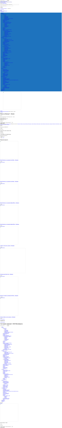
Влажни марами (7, 47)
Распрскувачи (5, 81)
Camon (3, 137)
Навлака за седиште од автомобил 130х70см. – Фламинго (9, 295)
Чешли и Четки (6, 32)
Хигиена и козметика (5, 30)
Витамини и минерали (6, 19)
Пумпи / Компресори (5, 82)
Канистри (4, 394)
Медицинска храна (7, 332)
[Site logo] (2, 1)
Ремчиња (6, 24)
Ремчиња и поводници (7, 45)
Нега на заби (6, 49)
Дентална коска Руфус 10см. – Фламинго (6, 274)
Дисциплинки (6, 26)
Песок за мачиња (5, 52)
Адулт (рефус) (6, 16)
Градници (6, 338)
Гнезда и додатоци (5, 387)
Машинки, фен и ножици (8, 33)
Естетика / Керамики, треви (6, 84)
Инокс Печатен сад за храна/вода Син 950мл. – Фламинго (9, 181)
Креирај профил (5, 3)
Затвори (1, 403)
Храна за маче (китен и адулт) (8, 39)
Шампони (6, 375)
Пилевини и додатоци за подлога (9, 62)
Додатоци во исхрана (5, 381)
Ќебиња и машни (5, 367)
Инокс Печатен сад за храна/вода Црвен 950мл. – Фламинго (9, 224)
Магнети (4, 80)
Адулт (5, 15)
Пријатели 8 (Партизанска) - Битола (4, 124)
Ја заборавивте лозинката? (3, 8)
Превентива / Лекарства (6, 79)
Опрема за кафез (5, 75)
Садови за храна (5, 371)
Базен (4, 88)
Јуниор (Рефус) (6, 330)
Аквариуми (4, 389)
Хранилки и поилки (5, 385)
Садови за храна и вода (6, 21)
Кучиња (6, 111)
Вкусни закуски (5, 20)
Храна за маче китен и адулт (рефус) (9, 40)
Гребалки (4, 54)
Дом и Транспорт (5, 55)
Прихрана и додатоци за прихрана (9, 18)
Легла (4, 342)
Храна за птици (5, 69)
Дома (1, 111)
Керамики (6, 85)
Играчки (4, 60)
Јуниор (5, 329)
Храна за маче (5, 38)
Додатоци (4, 28)
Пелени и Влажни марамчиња (8, 344)
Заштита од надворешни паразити (7, 29)
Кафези (4, 66)
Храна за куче (5, 14)
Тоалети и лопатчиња (5, 365)
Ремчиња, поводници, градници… (7, 22)
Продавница (3, 111)
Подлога (6, 383)
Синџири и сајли (7, 25)
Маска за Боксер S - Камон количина (5, 122)
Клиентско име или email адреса (6, 4)
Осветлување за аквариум (6, 78)
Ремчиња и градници (5, 44)
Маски (4, 27)
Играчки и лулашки (5, 74)
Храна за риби (5, 77)
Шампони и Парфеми (7, 31)
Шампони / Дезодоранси (8, 360)
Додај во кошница (2, 427)
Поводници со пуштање (8, 336)
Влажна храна (6, 331)
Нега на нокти (6, 34)
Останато (6, 35)
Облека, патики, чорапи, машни (7, 36)
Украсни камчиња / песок (6, 87)
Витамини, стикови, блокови (6, 58)
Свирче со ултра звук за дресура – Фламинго (7, 245)
